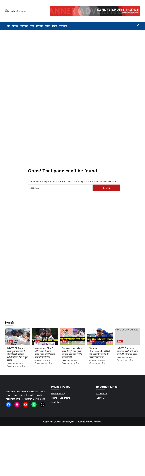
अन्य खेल (39, 26)
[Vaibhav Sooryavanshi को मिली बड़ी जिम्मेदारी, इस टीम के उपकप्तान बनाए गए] (100, 336)
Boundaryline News (16, 363)
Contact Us (101, 393)
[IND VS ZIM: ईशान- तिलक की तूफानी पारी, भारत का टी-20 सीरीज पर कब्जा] (127, 336)
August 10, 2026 (42, 363)
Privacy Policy (58, 393)
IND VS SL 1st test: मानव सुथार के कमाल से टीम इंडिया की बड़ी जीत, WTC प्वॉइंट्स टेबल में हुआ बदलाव (17, 354)
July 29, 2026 (96, 363)
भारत (32, 26)
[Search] (138, 25)
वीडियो (54, 26)
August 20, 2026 (15, 366)
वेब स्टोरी (63, 26)
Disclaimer (56, 402)
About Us (100, 397)
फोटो (47, 26)
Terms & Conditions (60, 397)
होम (8, 26)
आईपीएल (24, 26)
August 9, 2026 (69, 363)
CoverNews (82, 421)
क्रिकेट (15, 26)
